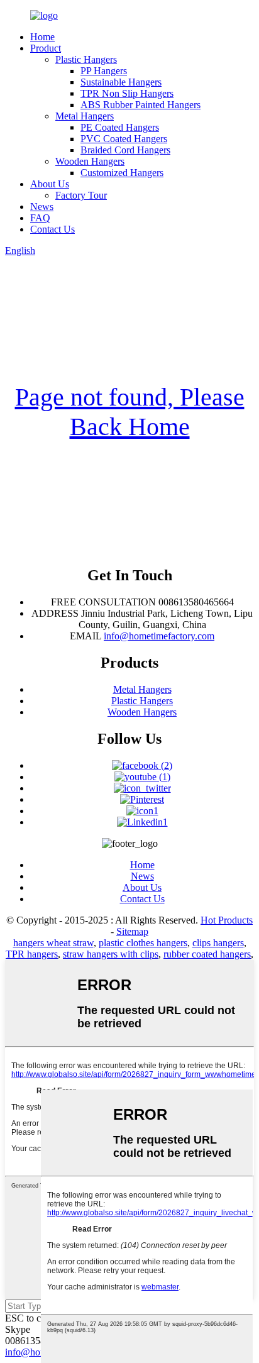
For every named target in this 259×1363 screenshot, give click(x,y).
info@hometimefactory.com (159, 636)
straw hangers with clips (110, 954)
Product (45, 48)
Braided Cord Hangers (125, 150)
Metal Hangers (84, 116)
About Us (49, 184)
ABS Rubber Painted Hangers (140, 104)
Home (42, 36)
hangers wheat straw (53, 942)
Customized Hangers (121, 172)
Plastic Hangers (86, 59)
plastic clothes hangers (143, 942)
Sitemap (132, 931)
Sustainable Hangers (121, 82)
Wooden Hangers (89, 161)
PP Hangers (103, 70)
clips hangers (218, 942)
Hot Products (227, 920)
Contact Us (52, 229)
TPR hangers (32, 954)
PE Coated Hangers (119, 127)
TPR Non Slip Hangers (127, 93)
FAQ (40, 217)
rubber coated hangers (207, 954)
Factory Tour (81, 195)
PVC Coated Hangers (123, 138)
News (41, 206)
